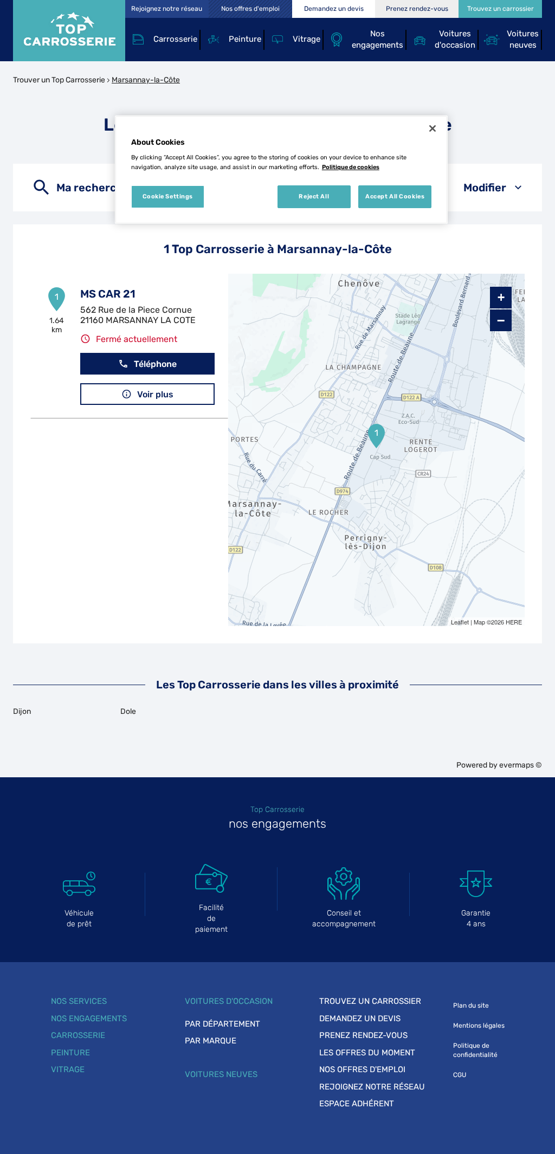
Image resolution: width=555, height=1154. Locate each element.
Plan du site (471, 1005)
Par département (222, 1024)
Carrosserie (78, 1035)
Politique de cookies (350, 167)
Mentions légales (479, 1025)
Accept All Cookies (394, 196)
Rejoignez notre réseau (372, 1087)
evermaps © (520, 765)
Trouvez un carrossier (370, 1001)
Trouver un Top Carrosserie (59, 80)
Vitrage (68, 1069)
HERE (514, 621)
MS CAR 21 (107, 293)
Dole (128, 711)
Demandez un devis (360, 1018)
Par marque (210, 1041)
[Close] (432, 128)
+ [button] (501, 297)
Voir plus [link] (155, 394)
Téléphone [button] (155, 364)
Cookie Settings (168, 196)
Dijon (22, 711)
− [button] (501, 320)
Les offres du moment (367, 1053)
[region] (281, 169)
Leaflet (460, 621)
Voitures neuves (221, 1074)
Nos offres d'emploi (362, 1069)
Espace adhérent (356, 1103)
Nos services (79, 1001)
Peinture (70, 1053)
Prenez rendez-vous (363, 1035)
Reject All (314, 196)
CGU (459, 1075)
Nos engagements (89, 1018)
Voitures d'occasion (229, 1001)
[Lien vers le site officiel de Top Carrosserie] (69, 30)
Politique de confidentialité (475, 1050)
